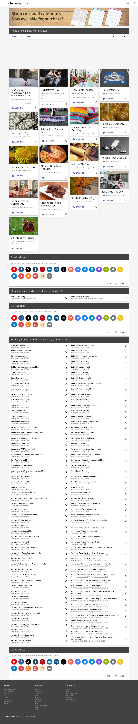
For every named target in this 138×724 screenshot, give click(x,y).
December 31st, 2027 (101, 582)
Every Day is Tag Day (82, 90)
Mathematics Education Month (22, 476)
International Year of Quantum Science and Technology (91, 547)
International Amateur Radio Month (24, 427)
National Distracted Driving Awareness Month (28, 564)
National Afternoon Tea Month (22, 504)
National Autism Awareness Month (24, 515)
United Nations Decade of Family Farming (86, 632)
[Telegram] (92, 269)
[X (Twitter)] (28, 269)
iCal (36, 709)
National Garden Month (19, 597)
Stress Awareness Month (80, 493)
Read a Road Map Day (82, 198)
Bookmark (69, 695)
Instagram (38, 691)
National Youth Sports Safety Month (84, 422)
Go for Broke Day (19, 133)
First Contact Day (111, 90)
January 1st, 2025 (82, 555)
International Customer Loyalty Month (25, 438)
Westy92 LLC (20, 716)
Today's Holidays (9, 689)
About (6, 697)
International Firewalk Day (52, 131)
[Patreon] (71, 269)
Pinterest (38, 697)
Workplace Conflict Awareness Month (85, 509)
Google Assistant (71, 693)
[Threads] (63, 269)
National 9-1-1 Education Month (23, 493)
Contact (6, 699)
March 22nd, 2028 (100, 641)
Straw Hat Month (77, 487)
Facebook (38, 689)
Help (5, 695)
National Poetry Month (79, 372)
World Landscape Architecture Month (85, 515)
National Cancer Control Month (22, 531)
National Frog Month (18, 591)
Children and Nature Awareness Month (25, 367)
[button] (3, 3)
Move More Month (18, 487)
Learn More (17, 108)
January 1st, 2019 (82, 622)
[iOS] (113, 269)
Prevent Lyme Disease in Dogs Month (85, 455)
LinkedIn (38, 699)
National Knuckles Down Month (23, 635)
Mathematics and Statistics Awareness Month (28, 471)
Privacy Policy (30, 716)
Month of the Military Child (21, 482)
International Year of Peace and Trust (85, 542)
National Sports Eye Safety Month (83, 405)
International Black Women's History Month (27, 433)
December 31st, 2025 (101, 611)
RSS (36, 707)
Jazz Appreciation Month (20, 460)
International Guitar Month (21, 444)
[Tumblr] (35, 269)
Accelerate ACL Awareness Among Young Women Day (21, 93)
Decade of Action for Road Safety (83, 558)
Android (68, 689)
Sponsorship (8, 701)
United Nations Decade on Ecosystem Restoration (90, 604)
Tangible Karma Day (112, 191)
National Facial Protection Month (23, 575)
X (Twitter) (38, 693)
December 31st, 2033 (101, 617)
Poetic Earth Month (78, 444)
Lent (72, 526)
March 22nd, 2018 (82, 641)
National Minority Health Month (82, 345)
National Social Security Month (82, 389)
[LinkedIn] (49, 269)
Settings (6, 703)
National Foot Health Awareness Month (26, 580)
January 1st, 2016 (82, 611)
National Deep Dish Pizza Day (51, 167)
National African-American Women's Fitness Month (30, 498)
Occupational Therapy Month (81, 427)
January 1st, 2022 (82, 571)
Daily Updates (18, 257)
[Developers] (49, 276)
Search (6, 693)
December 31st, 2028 (101, 622)
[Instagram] (56, 269)
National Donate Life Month (21, 569)
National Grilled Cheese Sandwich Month (26, 608)
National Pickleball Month (80, 367)
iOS (67, 691)
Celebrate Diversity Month (21, 362)
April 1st (103, 298)
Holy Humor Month (18, 411)
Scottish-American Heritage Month (84, 476)
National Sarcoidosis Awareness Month (86, 383)
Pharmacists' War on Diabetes (82, 438)
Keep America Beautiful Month (22, 465)
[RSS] (28, 276)
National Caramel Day (113, 123)
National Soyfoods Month (80, 400)
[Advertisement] (69, 54)
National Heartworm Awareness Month (25, 613)
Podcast (37, 701)
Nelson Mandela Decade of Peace (84, 621)
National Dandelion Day (23, 167)
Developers (70, 699)
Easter (102, 527)
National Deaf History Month (22, 558)
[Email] (42, 276)
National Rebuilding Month (81, 378)
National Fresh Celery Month (22, 586)
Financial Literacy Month (20, 389)
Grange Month (16, 405)
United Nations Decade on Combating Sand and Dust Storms (94, 599)
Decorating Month (17, 378)
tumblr (37, 695)
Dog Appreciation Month (20, 383)
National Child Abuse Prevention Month (26, 553)
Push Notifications (41, 705)
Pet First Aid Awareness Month (83, 433)
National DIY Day (80, 164)
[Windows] (14, 276)
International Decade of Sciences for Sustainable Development (95, 615)
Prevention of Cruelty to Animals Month (86, 449)
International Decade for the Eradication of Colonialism (92, 564)
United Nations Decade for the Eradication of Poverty (91, 580)
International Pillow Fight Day (81, 129)
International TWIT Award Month (23, 449)
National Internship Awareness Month (25, 624)
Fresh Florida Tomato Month (21, 394)
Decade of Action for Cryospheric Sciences (87, 553)
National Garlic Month (19, 602)
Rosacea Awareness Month (81, 465)
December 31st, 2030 (101, 560)
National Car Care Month (20, 542)
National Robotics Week (80, 297)
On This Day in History (22, 237)
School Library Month (79, 471)
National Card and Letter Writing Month (25, 547)
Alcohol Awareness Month (21, 351)
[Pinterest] (42, 269)
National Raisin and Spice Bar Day (51, 204)
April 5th (28, 103)
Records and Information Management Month (88, 460)
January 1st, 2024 (82, 617)
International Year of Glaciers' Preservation (87, 537)
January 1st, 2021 (82, 560)
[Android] (106, 269)
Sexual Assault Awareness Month (83, 482)
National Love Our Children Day (20, 202)
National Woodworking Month (82, 416)
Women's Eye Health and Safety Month (85, 504)
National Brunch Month (19, 526)
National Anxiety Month (19, 509)
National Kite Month (18, 630)
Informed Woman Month (20, 422)
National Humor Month (19, 619)
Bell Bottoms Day (50, 90)
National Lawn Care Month (21, 640)
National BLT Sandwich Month (22, 520)
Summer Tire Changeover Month (83, 498)
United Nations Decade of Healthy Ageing (86, 586)
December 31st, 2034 (101, 555)
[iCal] (35, 276)
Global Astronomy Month (20, 400)
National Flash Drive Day (114, 157)
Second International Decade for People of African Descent (93, 575)
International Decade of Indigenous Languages (88, 569)
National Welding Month (80, 411)
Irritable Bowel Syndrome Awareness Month (28, 455)
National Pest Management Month (84, 356)
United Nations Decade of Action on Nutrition (88, 626)
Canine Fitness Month (19, 356)
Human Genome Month (19, 416)
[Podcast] (99, 269)
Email (37, 703)
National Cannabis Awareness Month (25, 537)
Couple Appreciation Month (21, 372)
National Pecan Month (79, 351)
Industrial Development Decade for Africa (87, 610)
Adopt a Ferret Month (19, 345)
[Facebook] (21, 269)
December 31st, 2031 (101, 571)
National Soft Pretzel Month (81, 394)
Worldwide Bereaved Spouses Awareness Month (89, 520)
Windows (69, 697)
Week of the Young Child (20, 297)
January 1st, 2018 (82, 582)
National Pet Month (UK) (80, 362)
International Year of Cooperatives (84, 531)
